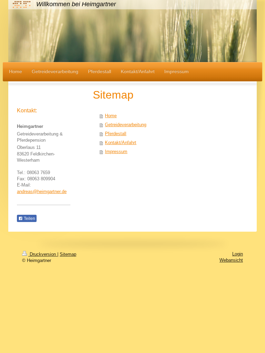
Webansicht (231, 260)
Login (237, 253)
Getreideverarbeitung (125, 124)
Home (111, 115)
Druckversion (42, 254)
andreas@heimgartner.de (42, 191)
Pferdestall (115, 133)
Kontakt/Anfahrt (120, 142)
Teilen (29, 218)
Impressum (116, 151)
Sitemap (68, 254)
